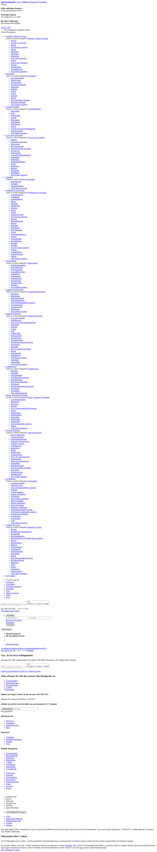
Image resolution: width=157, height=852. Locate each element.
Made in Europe (12, 593)
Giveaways (15, 151)
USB (13, 521)
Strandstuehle (16, 353)
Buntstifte (14, 373)
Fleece (13, 201)
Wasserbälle (15, 362)
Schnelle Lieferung (18, 102)
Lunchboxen (16, 549)
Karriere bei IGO (12, 725)
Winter (13, 98)
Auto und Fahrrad (18, 318)
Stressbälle (15, 171)
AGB (8, 816)
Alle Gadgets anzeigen (19, 499)
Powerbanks (15, 518)
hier (81, 848)
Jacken (13, 212)
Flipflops (14, 204)
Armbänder (15, 197)
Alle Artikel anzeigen (19, 71)
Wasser (13, 426)
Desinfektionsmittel (18, 265)
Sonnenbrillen (16, 239)
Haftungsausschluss (13, 821)
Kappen (14, 219)
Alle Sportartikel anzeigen (21, 349)
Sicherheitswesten (18, 300)
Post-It (13, 127)
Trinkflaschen (16, 67)
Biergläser (15, 52)
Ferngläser (15, 325)
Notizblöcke (15, 122)
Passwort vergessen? (14, 620)
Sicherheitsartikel (17, 298)
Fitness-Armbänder (18, 494)
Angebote (10, 582)
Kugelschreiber (17, 380)
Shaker (13, 45)
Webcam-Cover (17, 485)
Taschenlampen (17, 305)
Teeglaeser (15, 54)
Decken (14, 529)
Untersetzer (15, 569)
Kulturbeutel (15, 276)
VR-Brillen (15, 496)
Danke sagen (16, 80)
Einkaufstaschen (12, 782)
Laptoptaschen (16, 455)
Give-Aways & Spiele (14, 135)
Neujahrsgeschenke (18, 85)
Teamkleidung (16, 252)
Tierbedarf (15, 360)
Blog (8, 595)
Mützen (14, 223)
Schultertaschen (17, 472)
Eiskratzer (15, 294)
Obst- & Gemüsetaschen (20, 457)
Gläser (13, 49)
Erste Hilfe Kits (17, 267)
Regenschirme (16, 336)
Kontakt (9, 742)
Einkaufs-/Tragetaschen (20, 441)
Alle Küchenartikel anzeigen (22, 558)
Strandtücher (16, 356)
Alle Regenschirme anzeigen (22, 342)
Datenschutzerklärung (14, 819)
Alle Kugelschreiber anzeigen (22, 386)
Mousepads (15, 120)
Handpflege (15, 274)
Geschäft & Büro (12, 107)
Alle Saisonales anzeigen (20, 100)
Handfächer (15, 206)
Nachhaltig (10, 584)
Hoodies (14, 245)
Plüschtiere (15, 160)
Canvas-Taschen (17, 437)
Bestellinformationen (14, 739)
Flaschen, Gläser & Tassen (16, 36)
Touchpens (15, 384)
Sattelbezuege (16, 320)
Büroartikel (15, 111)
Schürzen (9, 775)
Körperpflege (11, 261)
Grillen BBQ (16, 333)
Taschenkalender (17, 186)
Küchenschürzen (17, 560)
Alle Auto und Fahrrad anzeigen (23, 322)
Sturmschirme (16, 338)
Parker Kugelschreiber (19, 382)
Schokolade (15, 422)
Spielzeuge (15, 166)
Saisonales (15, 87)
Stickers (14, 168)
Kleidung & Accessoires (15, 190)
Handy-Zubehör (17, 501)
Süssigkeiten (15, 413)
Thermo (14, 65)
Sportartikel (15, 344)
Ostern (13, 93)
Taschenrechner (17, 131)
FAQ (8, 597)
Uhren (13, 567)
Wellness (14, 285)
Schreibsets (15, 389)
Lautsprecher (16, 516)
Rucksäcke (15, 470)
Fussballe (14, 347)
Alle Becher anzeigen (19, 47)
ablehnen (68, 845)
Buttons (14, 140)
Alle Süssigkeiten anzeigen (21, 424)
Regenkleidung (17, 230)
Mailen (31, 651)
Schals (13, 232)
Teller (13, 565)
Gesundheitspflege (18, 272)
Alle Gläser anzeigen (19, 58)
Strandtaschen (16, 474)
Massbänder (15, 296)
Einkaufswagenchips (19, 142)
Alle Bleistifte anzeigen (20, 378)
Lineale (14, 118)
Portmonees (15, 228)
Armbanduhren (17, 199)
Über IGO (10, 721)
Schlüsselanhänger (18, 162)
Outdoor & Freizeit (13, 314)
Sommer (14, 96)
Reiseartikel (15, 463)
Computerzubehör (18, 483)
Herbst (13, 91)
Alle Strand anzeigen (19, 358)
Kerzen (13, 540)
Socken (14, 237)
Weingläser (15, 56)
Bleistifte (14, 371)
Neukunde (10, 622)
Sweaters (14, 243)
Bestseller (10, 589)
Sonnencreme (16, 281)
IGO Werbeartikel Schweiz (16, 812)
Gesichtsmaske (16, 270)
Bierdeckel (15, 402)
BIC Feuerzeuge (17, 146)
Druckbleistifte (16, 375)
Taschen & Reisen (13, 430)
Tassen (13, 60)
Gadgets (14, 490)
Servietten (15, 404)
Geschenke (10, 74)
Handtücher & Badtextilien (21, 532)
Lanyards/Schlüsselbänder (21, 155)
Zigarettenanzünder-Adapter (22, 510)
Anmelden (10, 615)
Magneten (15, 562)
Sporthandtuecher (17, 536)
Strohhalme (15, 554)
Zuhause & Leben (13, 525)
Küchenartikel (16, 543)
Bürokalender (16, 182)
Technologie (10, 479)
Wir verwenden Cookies (10, 850)
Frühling (14, 89)
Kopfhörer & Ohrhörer (19, 514)
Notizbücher (15, 124)
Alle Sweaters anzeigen (20, 248)
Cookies (9, 823)
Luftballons (15, 157)
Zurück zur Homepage (10, 671)
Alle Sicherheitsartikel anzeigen (23, 303)
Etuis (13, 113)
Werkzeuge (15, 309)
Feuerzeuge (15, 144)
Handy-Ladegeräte (18, 503)
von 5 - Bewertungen (19, 2)
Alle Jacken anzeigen (19, 217)
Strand (13, 351)
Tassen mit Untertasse (19, 63)
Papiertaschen (16, 459)
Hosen (13, 210)
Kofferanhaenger (17, 466)
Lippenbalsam (16, 278)
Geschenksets (16, 82)
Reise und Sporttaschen (20, 461)
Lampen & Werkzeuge (14, 289)
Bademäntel (15, 534)
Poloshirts (14, 226)
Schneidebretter (17, 551)
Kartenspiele (15, 153)
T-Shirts (14, 250)
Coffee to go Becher (18, 43)
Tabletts (14, 406)
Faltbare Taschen (17, 444)
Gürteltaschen (16, 446)
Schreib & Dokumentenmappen (23, 129)
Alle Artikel (10, 576)
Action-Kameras (17, 492)
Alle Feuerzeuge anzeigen (21, 149)
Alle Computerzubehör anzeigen (23, 488)
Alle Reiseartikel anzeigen (21, 468)
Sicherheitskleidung (18, 234)
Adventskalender (17, 78)
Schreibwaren (11, 367)
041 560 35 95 (6, 651)
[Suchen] (25, 667)
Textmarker (15, 391)
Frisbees (14, 327)
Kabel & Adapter (17, 505)
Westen (13, 256)
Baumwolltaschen (18, 435)
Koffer (13, 450)
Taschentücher (16, 283)
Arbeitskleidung (17, 195)
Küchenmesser (16, 547)
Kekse (13, 411)
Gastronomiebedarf (18, 400)
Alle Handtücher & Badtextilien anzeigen (27, 538)
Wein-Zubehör (16, 571)
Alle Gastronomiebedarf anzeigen (24, 408)
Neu (8, 591)
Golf (12, 331)
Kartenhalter (15, 115)
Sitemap (9, 825)
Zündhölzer (15, 173)
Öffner (13, 556)
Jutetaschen (15, 448)
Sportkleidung (16, 241)
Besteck (14, 545)
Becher (13, 41)
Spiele (13, 164)
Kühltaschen (15, 452)
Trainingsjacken (17, 254)
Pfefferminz (15, 419)
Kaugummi (15, 417)
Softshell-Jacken (17, 215)
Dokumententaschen (19, 439)
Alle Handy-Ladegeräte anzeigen (23, 512)
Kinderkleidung (17, 221)
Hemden (14, 208)
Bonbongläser (16, 415)
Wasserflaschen (17, 69)
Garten (13, 329)
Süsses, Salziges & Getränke (17, 395)
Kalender (9, 177)
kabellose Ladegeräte (19, 507)
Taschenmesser (16, 307)
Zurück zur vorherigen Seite (30, 671)
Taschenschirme (17, 340)
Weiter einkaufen (12, 644)
